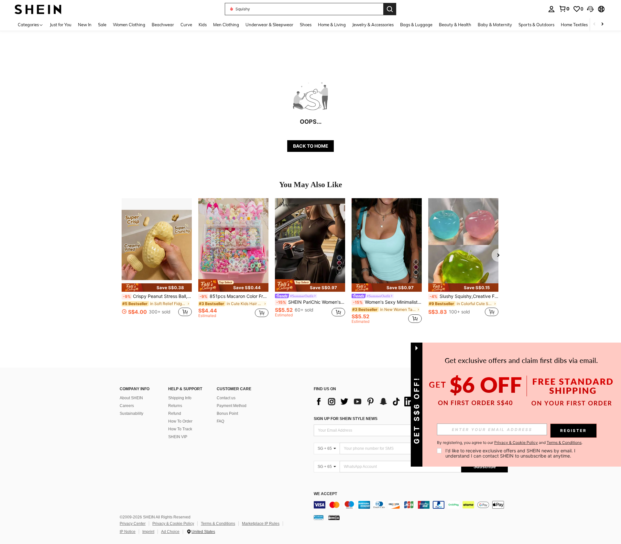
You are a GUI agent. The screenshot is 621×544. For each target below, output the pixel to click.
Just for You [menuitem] (60, 24)
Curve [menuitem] (186, 24)
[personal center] (551, 9)
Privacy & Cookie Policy (173, 523)
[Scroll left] (594, 24)
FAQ (220, 421)
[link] (564, 9)
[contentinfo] (411, 505)
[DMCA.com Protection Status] (334, 517)
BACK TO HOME (310, 146)
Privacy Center (133, 523)
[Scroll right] (602, 24)
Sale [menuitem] (102, 24)
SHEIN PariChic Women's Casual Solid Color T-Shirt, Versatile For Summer (310, 302)
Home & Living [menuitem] (332, 24)
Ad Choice (170, 531)
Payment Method (231, 405)
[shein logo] (38, 8)
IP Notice (128, 531)
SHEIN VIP (177, 437)
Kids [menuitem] (203, 24)
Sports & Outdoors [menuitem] (536, 24)
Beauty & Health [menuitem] (455, 24)
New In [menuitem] (85, 24)
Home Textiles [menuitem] (574, 24)
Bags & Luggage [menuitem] (416, 24)
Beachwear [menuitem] (163, 24)
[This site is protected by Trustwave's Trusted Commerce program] (318, 517)
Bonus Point (227, 413)
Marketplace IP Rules (260, 523)
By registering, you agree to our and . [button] (510, 442)
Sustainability (131, 413)
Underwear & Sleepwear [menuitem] (269, 24)
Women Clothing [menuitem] (129, 24)
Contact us (226, 398)
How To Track (180, 429)
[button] (590, 9)
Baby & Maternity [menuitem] (495, 24)
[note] (157, 287)
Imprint (148, 531)
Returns (175, 405)
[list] (365, 401)
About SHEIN (131, 398)
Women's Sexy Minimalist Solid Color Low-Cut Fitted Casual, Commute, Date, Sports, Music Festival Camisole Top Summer (387, 302)
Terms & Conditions (218, 523)
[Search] (389, 9)
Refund (174, 413)
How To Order (180, 421)
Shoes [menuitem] (305, 24)
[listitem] (157, 260)
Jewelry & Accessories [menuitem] (373, 24)
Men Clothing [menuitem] (226, 24)
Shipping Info (179, 398)
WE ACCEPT (325, 494)
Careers (127, 405)
